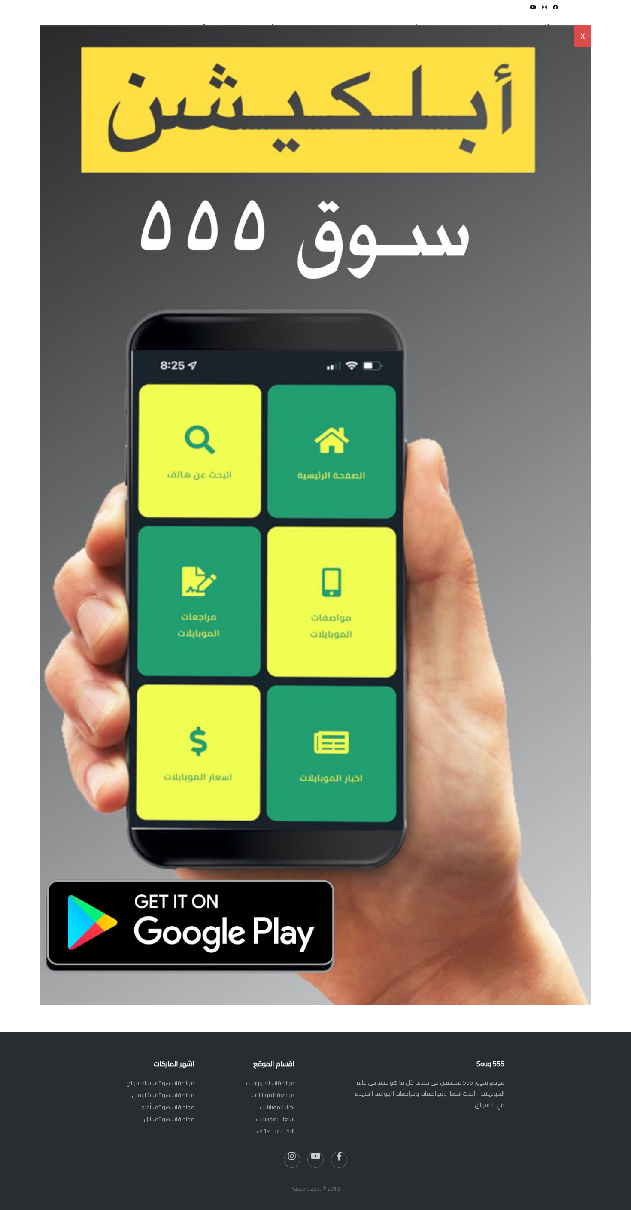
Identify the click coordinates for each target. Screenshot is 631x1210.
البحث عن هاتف (275, 1131)
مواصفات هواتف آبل (169, 1119)
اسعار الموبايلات (275, 1119)
